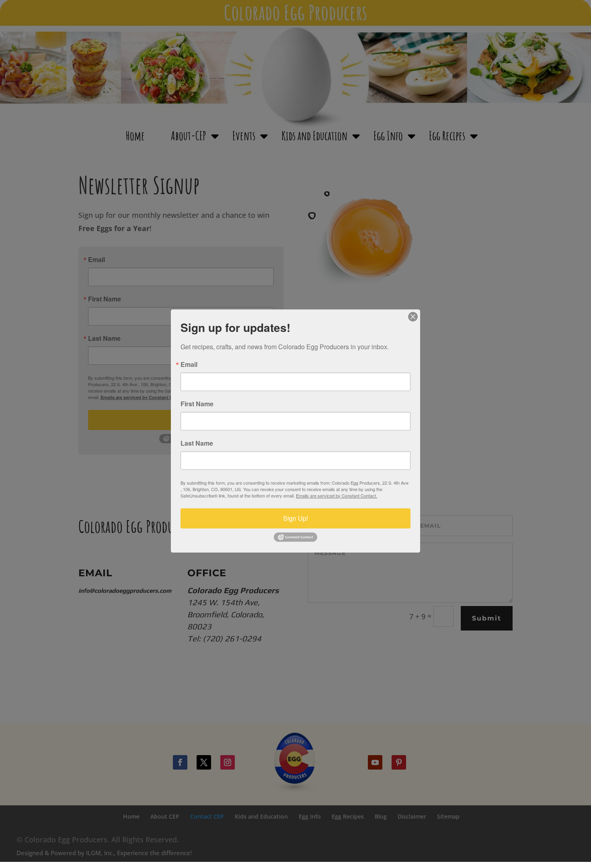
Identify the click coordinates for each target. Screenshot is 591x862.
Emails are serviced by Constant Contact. (336, 495)
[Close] (413, 316)
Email (189, 364)
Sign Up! (295, 518)
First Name (197, 404)
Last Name (197, 443)
